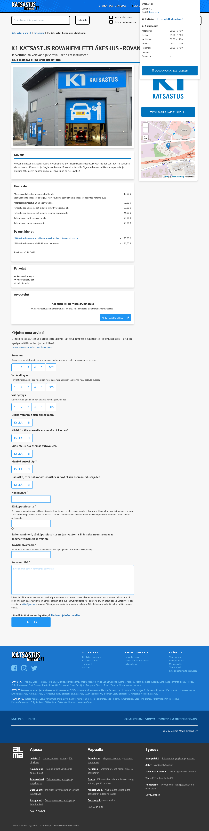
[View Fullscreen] (145, 137)
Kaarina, (122, 681)
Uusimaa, (72, 702)
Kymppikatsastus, (19, 693)
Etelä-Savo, (62, 698)
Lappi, (138, 698)
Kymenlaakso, (127, 698)
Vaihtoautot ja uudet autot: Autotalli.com (177, 718)
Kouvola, (146, 681)
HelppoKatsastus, (109, 690)
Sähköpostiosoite (23, 506)
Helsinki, (52, 681)
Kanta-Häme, (83, 698)
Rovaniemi (154, 11)
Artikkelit (86, 667)
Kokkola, (131, 681)
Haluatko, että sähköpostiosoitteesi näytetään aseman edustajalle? (55, 477)
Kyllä (18, 422)
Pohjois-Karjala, (171, 698)
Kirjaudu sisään (132, 657)
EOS (51, 367)
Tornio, (99, 685)
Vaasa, (122, 685)
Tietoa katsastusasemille (137, 660)
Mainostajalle (175, 663)
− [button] (146, 130)
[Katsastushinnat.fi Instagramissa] (24, 669)
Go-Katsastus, (93, 690)
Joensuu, (92, 681)
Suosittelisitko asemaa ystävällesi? (34, 446)
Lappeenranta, (172, 681)
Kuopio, (155, 681)
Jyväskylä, (101, 681)
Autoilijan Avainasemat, (44, 690)
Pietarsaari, (22, 685)
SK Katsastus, (77, 693)
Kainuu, (72, 698)
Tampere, (90, 685)
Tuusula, (114, 685)
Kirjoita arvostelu (112, 317)
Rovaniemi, (64, 685)
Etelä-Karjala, (32, 698)
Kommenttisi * (20, 562)
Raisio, (45, 685)
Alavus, (28, 681)
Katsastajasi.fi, (139, 690)
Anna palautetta (176, 660)
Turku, (107, 685)
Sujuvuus (17, 355)
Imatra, (83, 681)
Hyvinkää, (61, 681)
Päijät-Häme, (51, 702)
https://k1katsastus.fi (170, 19)
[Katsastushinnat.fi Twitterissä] (34, 669)
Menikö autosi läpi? (24, 461)
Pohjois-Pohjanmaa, (20, 702)
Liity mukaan (131, 663)
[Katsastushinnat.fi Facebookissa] (14, 669)
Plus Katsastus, (36, 693)
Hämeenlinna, (73, 681)
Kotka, (138, 681)
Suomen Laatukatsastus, (115, 693)
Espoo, (36, 681)
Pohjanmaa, (158, 698)
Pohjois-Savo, (37, 702)
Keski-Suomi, (114, 698)
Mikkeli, (190, 681)
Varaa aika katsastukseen (169, 112)
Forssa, (43, 681)
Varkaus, (138, 685)
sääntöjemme (28, 604)
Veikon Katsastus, (149, 693)
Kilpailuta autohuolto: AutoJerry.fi (139, 718)
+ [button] (146, 125)
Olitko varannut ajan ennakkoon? (32, 415)
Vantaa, (129, 685)
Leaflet (165, 177)
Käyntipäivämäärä (23, 545)
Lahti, (162, 681)
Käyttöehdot (17, 718)
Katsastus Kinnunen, (156, 690)
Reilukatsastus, (63, 693)
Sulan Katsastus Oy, (94, 693)
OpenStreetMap (177, 177)
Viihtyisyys (18, 395)
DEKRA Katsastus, (78, 690)
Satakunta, (63, 702)
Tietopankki (88, 663)
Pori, (31, 685)
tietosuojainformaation (66, 615)
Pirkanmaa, (146, 698)
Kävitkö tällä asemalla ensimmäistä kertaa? (39, 430)
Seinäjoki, (80, 685)
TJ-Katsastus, (134, 693)
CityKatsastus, (62, 690)
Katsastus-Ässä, (173, 690)
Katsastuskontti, (189, 690)
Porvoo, (37, 685)
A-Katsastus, (26, 690)
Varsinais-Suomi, (86, 702)
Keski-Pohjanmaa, (98, 698)
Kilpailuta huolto (90, 660)
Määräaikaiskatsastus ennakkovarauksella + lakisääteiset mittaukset (46, 238)
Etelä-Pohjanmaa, (48, 698)
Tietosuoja (31, 718)
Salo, (72, 685)
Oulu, (13, 685)
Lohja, (183, 681)
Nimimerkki (19, 492)
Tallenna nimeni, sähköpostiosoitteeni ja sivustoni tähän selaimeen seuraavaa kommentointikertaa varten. (62, 537)
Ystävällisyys (19, 375)
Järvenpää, (112, 681)
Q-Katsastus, (50, 693)
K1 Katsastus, (125, 690)
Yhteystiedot (175, 657)
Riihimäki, (53, 685)
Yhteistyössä (175, 667)
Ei (29, 422)
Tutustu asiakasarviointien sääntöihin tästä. (31, 346)
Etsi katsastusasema (91, 657)
